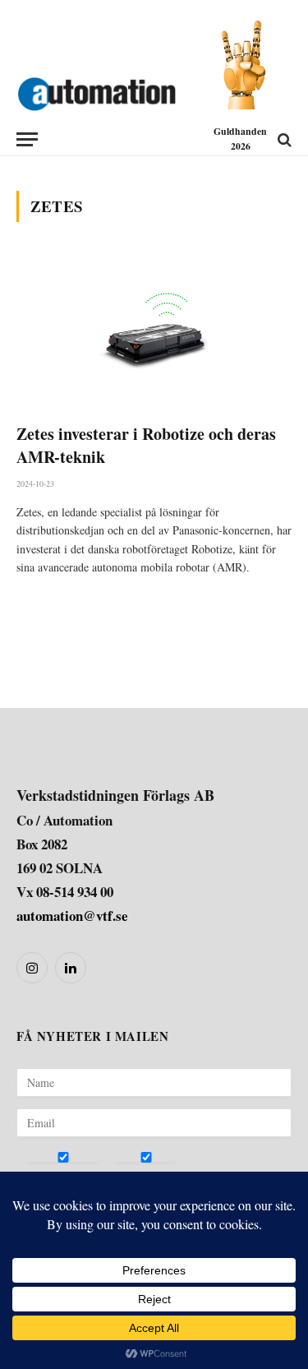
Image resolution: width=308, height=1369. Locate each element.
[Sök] (283, 139)
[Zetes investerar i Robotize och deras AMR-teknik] (154, 332)
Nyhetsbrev (54, 1176)
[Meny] (27, 139)
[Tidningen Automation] (96, 90)
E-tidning (137, 1176)
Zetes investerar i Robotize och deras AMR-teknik (146, 445)
